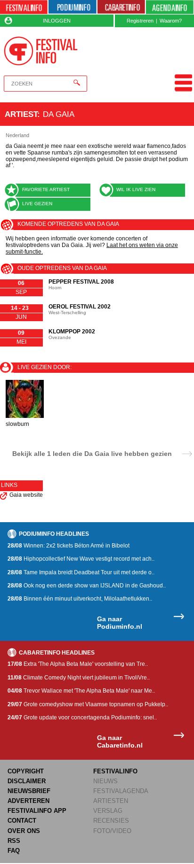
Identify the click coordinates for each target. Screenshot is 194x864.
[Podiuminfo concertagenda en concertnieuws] (72, 7)
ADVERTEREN (28, 800)
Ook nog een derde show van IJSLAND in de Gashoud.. (87, 585)
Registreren (140, 20)
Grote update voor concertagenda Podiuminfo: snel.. (82, 717)
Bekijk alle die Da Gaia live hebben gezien (92, 453)
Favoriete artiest (46, 189)
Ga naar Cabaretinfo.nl (120, 741)
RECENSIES (111, 820)
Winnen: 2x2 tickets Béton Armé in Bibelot (68, 545)
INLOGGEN (57, 20)
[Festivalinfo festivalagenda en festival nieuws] (24, 7)
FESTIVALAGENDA (120, 791)
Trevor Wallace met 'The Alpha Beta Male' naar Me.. (81, 690)
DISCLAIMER (27, 781)
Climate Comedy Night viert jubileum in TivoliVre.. (79, 677)
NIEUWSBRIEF (29, 791)
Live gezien (37, 203)
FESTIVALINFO (115, 771)
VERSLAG (107, 810)
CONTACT (22, 820)
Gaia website (26, 495)
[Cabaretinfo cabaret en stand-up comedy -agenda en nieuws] (121, 7)
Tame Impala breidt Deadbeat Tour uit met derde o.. (81, 572)
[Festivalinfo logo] (41, 51)
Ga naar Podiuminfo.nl (119, 623)
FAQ (14, 850)
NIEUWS (105, 781)
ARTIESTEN (110, 800)
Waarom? (171, 20)
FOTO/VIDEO (112, 830)
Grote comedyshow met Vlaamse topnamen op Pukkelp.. (88, 704)
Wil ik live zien (135, 189)
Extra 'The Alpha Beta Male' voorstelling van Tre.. (78, 664)
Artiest (21, 114)
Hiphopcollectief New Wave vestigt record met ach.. (81, 558)
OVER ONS (24, 830)
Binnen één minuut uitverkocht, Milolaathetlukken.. (80, 598)
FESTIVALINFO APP (37, 810)
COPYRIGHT (26, 771)
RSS (14, 840)
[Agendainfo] (170, 7)
